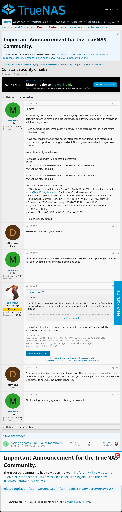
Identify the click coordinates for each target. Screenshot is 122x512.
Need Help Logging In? (97, 27)
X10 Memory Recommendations (85, 360)
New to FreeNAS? (37, 446)
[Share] (113, 104)
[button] (28, 22)
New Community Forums (76, 501)
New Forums (118, 303)
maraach (8, 74)
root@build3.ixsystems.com (43, 192)
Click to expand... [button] (72, 318)
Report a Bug (95, 21)
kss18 (13, 446)
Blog (32, 27)
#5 (117, 367)
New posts (7, 27)
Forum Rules (47, 27)
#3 (117, 253)
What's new (19, 21)
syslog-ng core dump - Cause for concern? (37, 443)
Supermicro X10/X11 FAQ (56, 360)
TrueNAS (109, 9)
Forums (6, 21)
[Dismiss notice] (117, 34)
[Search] (118, 22)
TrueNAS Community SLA (72, 27)
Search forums (21, 27)
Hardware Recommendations (63, 358)
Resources (76, 21)
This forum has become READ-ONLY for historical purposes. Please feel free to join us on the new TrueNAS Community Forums (56, 56)
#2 (117, 226)
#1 (117, 103)
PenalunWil (108, 445)
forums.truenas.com (43, 488)
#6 (117, 394)
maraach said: (34, 292)
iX (117, 9)
